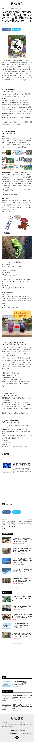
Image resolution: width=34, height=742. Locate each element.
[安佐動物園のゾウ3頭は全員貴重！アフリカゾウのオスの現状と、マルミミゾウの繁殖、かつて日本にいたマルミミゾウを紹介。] (6, 540)
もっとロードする (16, 587)
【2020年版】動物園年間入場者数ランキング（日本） (21, 607)
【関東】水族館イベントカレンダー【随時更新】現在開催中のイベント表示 (22, 706)
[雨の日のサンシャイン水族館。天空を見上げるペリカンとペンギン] (6, 571)
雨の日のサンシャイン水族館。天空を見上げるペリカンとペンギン (22, 570)
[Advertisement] (17, 489)
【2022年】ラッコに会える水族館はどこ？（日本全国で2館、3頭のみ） (21, 598)
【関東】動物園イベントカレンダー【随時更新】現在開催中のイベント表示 (22, 697)
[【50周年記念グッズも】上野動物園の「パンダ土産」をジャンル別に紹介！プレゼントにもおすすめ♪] (6, 617)
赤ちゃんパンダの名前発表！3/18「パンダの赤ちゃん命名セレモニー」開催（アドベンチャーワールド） (8, 525)
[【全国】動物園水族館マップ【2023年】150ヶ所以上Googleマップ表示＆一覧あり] (6, 626)
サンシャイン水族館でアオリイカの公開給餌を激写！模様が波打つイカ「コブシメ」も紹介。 (22, 560)
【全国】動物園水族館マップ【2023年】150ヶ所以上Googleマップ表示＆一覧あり (22, 625)
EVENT (7, 8)
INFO (14, 629)
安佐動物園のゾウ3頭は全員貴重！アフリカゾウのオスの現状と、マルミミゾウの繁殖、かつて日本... (22, 540)
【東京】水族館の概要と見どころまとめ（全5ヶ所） (25, 523)
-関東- (7, 504)
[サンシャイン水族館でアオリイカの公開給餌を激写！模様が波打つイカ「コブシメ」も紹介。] (6, 561)
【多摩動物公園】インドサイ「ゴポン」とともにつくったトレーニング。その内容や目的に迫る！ (22, 580)
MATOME (15, 554)
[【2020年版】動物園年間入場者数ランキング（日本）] (6, 608)
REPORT (15, 543)
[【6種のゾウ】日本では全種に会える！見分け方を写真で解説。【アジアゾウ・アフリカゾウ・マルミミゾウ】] (6, 551)
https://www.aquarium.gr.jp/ (20, 446)
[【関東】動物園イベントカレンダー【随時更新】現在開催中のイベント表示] (6, 698)
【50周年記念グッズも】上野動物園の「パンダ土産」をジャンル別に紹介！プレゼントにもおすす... (22, 616)
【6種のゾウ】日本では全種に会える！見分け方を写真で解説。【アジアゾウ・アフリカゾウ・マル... (22, 550)
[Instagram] (17, 737)
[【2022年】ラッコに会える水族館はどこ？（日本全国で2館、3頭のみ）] (6, 599)
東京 (11, 504)
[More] (23, 29)
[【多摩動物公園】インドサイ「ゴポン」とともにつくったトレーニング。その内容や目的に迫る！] (6, 580)
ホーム (3, 8)
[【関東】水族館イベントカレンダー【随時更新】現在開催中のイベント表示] (6, 707)
